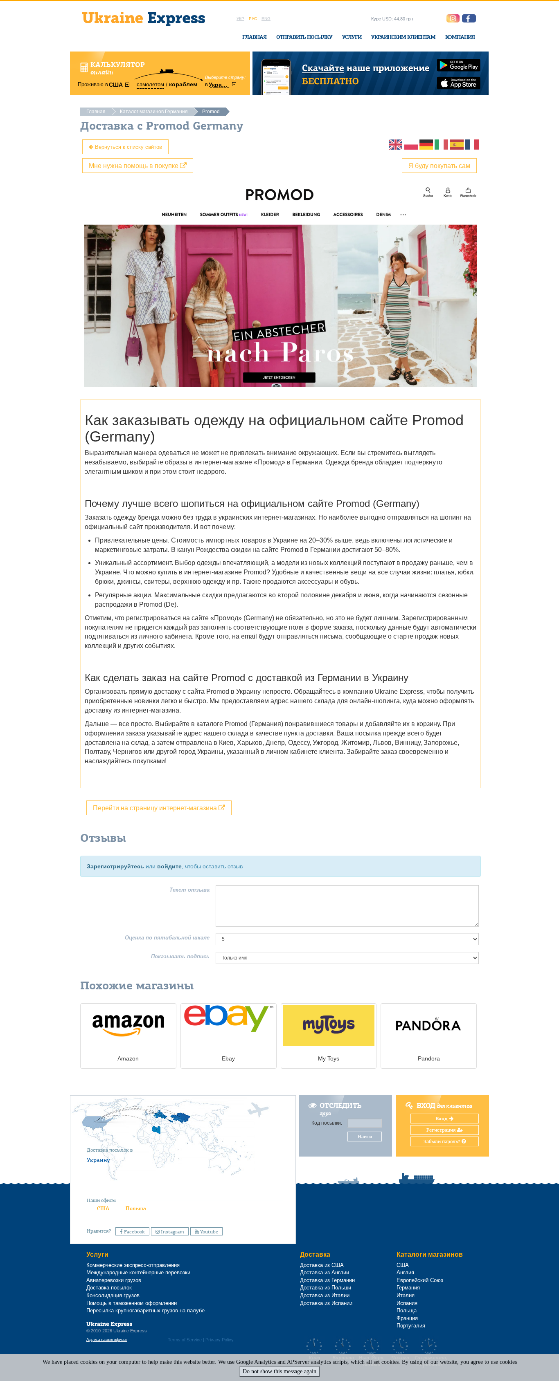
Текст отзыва (189, 890)
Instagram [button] (172, 1232)
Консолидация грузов (113, 1295)
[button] (469, 18)
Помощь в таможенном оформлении (131, 1303)
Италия (406, 1295)
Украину (98, 1160)
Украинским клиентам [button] (403, 37)
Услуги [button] (351, 37)
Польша (136, 1208)
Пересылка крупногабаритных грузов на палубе (145, 1310)
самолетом (150, 84)
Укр (240, 18)
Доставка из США (322, 1265)
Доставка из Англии (324, 1272)
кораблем (183, 84)
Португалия (411, 1326)
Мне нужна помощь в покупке (134, 165)
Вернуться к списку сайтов (127, 146)
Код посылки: (326, 1123)
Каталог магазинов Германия (154, 111)
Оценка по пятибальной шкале (167, 938)
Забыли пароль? (443, 1141)
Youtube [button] (208, 1232)
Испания (407, 1303)
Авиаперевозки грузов (113, 1280)
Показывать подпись (180, 956)
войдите (169, 866)
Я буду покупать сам (439, 165)
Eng (265, 18)
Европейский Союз (420, 1280)
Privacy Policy (219, 1339)
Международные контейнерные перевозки (138, 1272)
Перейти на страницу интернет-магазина (156, 807)
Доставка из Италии (324, 1295)
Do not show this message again (279, 1371)
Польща (407, 1310)
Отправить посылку (304, 37)
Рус (253, 18)
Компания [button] (460, 37)
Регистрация (441, 1130)
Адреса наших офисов (106, 1339)
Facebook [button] (134, 1232)
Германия (408, 1288)
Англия (405, 1272)
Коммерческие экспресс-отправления (133, 1265)
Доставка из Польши (325, 1288)
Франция (407, 1318)
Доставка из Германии (327, 1280)
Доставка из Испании (326, 1303)
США (103, 1208)
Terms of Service (185, 1339)
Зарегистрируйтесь (115, 866)
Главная (254, 37)
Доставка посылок (109, 1288)
